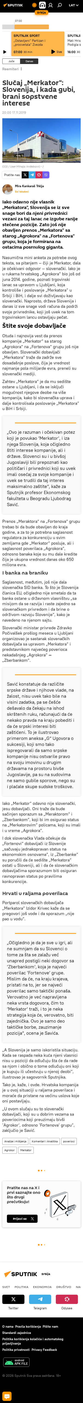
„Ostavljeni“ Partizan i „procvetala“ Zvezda (29, 43)
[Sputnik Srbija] (13, 7)
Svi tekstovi (22, 191)
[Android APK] (16, 1363)
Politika (21, 1287)
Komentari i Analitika (45, 1141)
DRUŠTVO (63, 1287)
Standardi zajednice (16, 1333)
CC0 (5, 166)
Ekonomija (42, 1287)
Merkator (26, 1150)
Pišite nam (50, 1326)
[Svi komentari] (7, 1396)
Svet (6, 1287)
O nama (7, 1326)
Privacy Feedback (44, 1350)
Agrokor (9, 1150)
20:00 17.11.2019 (14, 112)
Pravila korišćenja (28, 1326)
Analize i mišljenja (15, 1141)
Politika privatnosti (16, 1350)
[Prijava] (50, 5)
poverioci (69, 1141)
